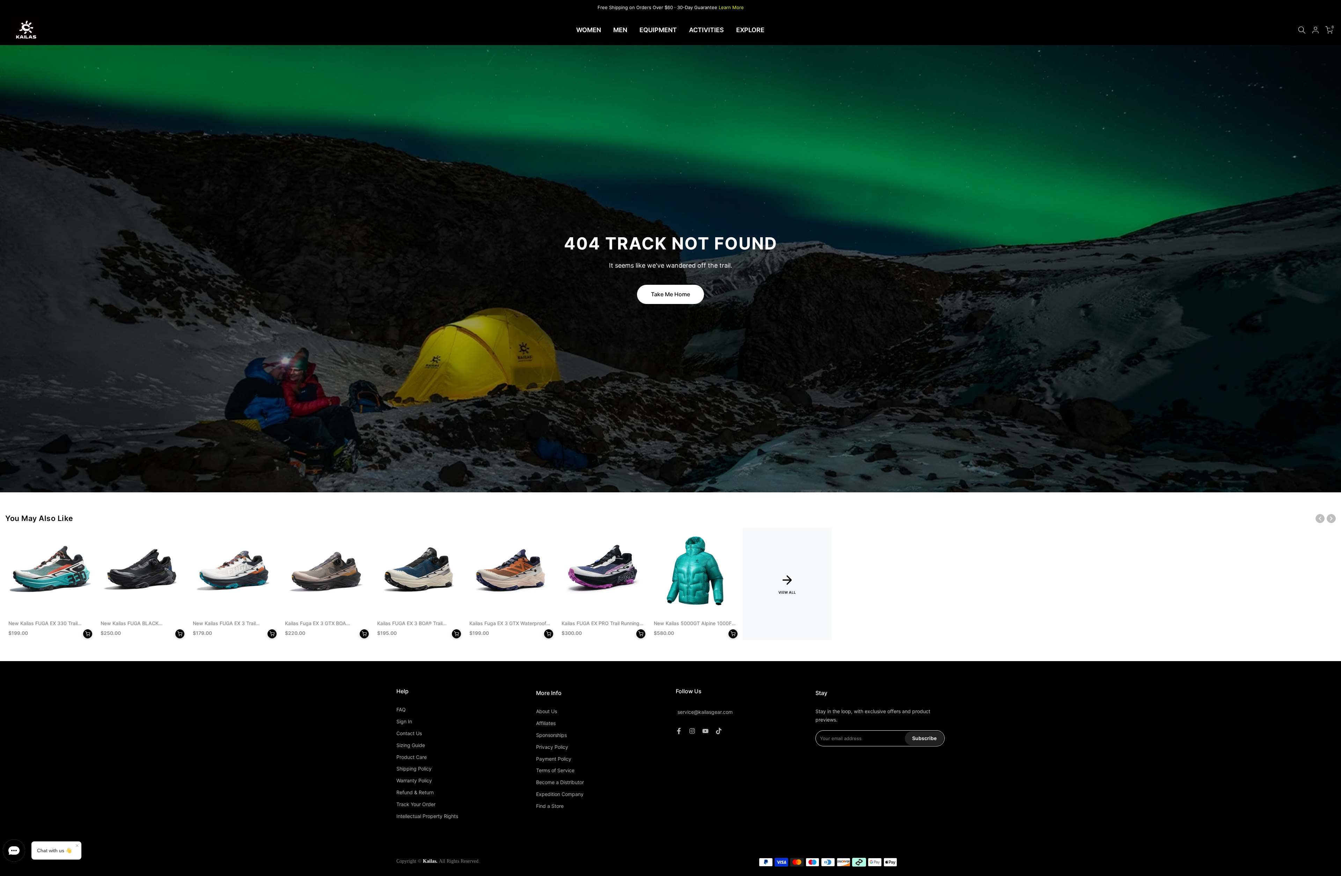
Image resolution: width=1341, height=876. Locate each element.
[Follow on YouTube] (705, 731)
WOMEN (588, 30)
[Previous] (1320, 518)
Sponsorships (551, 735)
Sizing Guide (410, 745)
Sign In (404, 721)
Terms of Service (555, 770)
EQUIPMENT (658, 30)
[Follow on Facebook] (679, 731)
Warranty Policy (414, 780)
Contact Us (409, 733)
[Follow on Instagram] (692, 731)
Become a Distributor (560, 782)
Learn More (731, 7)
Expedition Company (560, 794)
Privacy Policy (552, 747)
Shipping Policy (414, 769)
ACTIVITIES (706, 30)
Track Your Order (415, 804)
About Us (546, 711)
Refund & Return (415, 792)
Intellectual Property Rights (427, 816)
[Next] (1331, 518)
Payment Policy (553, 759)
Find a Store (550, 806)
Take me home (670, 294)
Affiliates (546, 723)
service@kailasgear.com (705, 712)
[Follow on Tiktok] (719, 731)
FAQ (401, 709)
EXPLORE (750, 30)
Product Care (411, 757)
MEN (620, 30)
